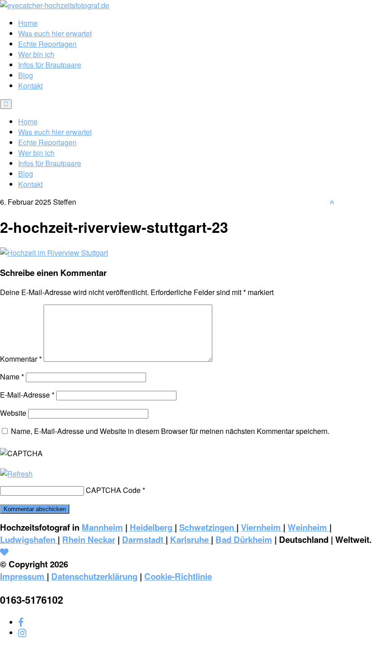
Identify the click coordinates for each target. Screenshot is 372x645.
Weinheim (308, 527)
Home (28, 23)
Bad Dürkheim (243, 539)
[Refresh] (16, 473)
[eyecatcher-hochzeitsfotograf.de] (54, 5)
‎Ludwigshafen (29, 539)
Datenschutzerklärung (94, 576)
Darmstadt (144, 539)
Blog (25, 75)
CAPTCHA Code (113, 490)
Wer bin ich (36, 54)
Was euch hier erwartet (55, 33)
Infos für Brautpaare (49, 64)
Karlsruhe (190, 539)
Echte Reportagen (47, 44)
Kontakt (30, 85)
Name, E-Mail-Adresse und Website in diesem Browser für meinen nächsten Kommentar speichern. (170, 431)
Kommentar (21, 359)
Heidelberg (152, 527)
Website (13, 413)
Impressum (23, 576)
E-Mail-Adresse (27, 394)
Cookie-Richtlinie (178, 576)
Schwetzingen (207, 527)
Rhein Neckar (88, 539)
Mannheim (102, 527)
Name (12, 376)
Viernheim (262, 527)
